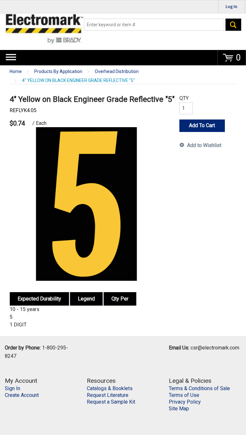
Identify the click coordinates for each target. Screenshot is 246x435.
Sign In (12, 388)
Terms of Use (184, 395)
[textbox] (154, 25)
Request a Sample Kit (111, 402)
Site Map (179, 409)
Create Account (22, 395)
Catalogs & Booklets (110, 388)
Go (233, 25)
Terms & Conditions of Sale (199, 388)
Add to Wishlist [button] (204, 145)
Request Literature (107, 395)
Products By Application (58, 71)
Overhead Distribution (117, 71)
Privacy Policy (185, 402)
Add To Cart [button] (202, 125)
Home (16, 71)
